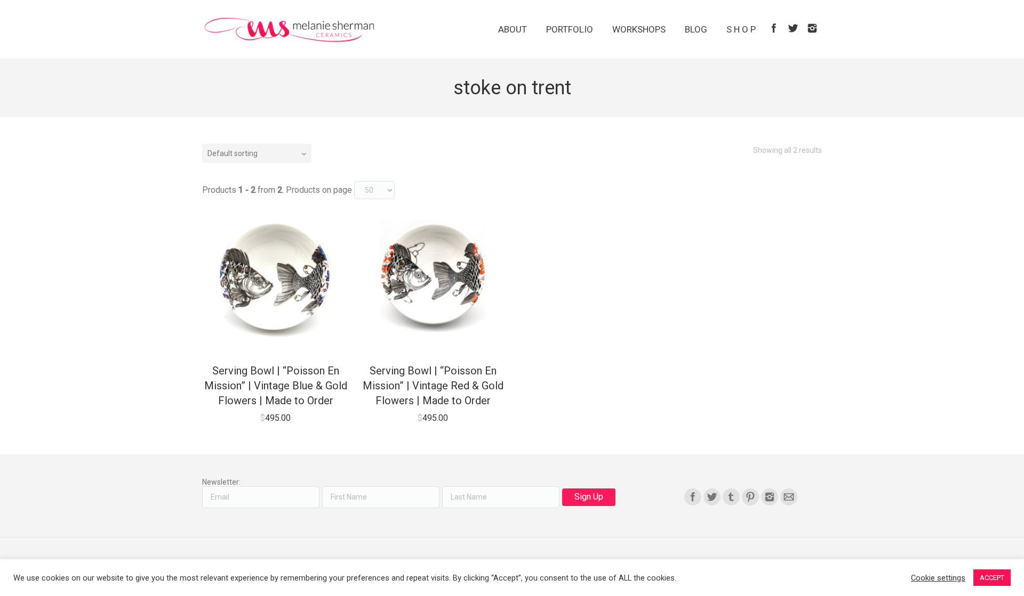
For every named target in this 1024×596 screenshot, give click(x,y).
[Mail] (788, 496)
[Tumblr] (731, 496)
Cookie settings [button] (938, 578)
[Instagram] (812, 28)
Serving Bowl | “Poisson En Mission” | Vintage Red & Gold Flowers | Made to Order (433, 385)
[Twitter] (793, 28)
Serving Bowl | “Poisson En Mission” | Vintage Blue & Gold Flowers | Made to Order (275, 385)
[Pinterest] (750, 496)
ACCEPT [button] (992, 578)
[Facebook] (773, 28)
